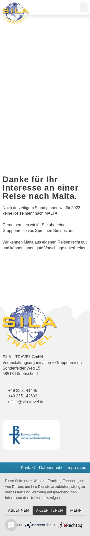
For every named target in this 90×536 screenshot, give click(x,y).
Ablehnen (18, 510)
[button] (84, 7)
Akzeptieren (49, 510)
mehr (76, 510)
